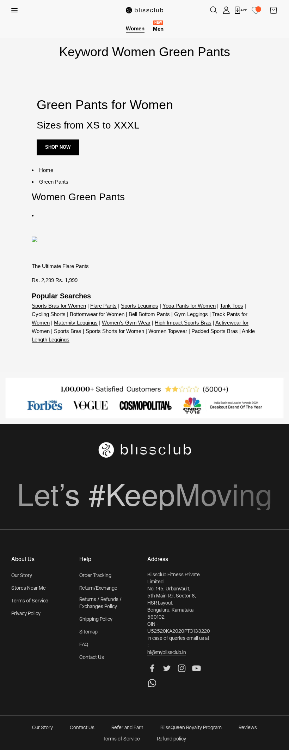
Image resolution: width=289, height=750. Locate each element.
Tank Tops (231, 306)
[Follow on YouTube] (196, 668)
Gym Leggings (191, 314)
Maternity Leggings (76, 323)
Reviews (248, 728)
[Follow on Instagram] (181, 668)
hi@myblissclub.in (166, 652)
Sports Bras (67, 331)
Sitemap (88, 632)
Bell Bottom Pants (149, 314)
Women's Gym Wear (126, 323)
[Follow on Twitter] (167, 668)
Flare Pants (103, 306)
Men (158, 28)
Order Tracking (95, 575)
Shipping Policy (95, 619)
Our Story (21, 575)
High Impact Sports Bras (183, 323)
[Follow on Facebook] (152, 668)
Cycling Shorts (49, 314)
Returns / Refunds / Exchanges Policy (100, 603)
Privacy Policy (26, 614)
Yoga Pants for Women (189, 306)
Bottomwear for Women (97, 314)
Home (46, 170)
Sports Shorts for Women (115, 331)
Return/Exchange (98, 588)
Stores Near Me (28, 588)
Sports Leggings (139, 306)
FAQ (83, 645)
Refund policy (171, 739)
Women (135, 28)
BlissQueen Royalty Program (191, 728)
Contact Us (91, 657)
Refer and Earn (127, 728)
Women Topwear (167, 331)
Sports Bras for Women (59, 306)
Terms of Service (29, 601)
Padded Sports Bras (214, 331)
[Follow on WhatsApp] (152, 683)
